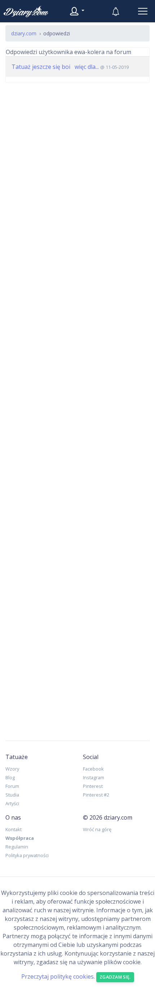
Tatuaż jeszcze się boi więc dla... (55, 67)
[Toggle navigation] (142, 11)
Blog (10, 777)
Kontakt (13, 829)
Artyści (12, 803)
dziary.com (23, 33)
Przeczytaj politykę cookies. (58, 977)
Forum (12, 786)
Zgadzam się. (115, 977)
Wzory (12, 769)
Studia (12, 794)
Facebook (93, 769)
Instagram (93, 777)
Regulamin (16, 846)
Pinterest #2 (96, 794)
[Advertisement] (77, 406)
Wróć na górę (97, 829)
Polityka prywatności (27, 855)
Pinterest (93, 786)
